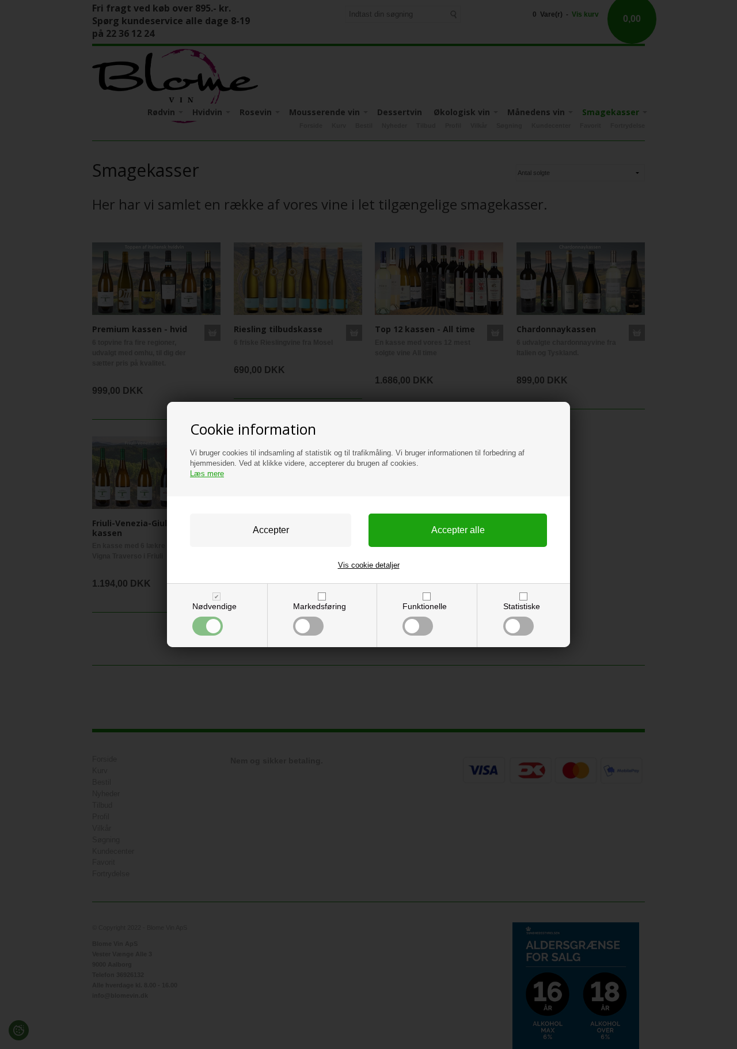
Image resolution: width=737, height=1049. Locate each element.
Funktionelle (424, 606)
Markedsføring (319, 606)
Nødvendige (214, 606)
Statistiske (521, 606)
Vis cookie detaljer (369, 565)
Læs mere (207, 473)
